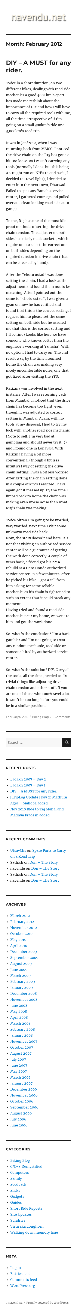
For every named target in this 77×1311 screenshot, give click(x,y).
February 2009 (22, 981)
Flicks (15, 1190)
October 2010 (21, 933)
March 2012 (20, 915)
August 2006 (21, 1113)
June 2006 (19, 1125)
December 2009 (23, 951)
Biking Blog (40, 716)
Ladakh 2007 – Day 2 (28, 779)
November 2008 (23, 999)
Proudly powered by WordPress (47, 1303)
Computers (19, 1172)
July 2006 (18, 1119)
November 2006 (24, 1095)
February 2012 (22, 921)
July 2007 (18, 1059)
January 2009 (21, 987)
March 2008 (20, 1023)
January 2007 (21, 1083)
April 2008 (19, 1017)
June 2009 (19, 969)
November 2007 (23, 1041)
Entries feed (20, 1273)
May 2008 (18, 1011)
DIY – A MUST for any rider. (33, 791)
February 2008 (22, 1029)
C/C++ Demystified (26, 1166)
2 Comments (61, 716)
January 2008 (21, 1035)
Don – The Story (44, 862)
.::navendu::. (14, 1303)
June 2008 (18, 1005)
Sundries (17, 1220)
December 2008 (23, 993)
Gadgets (17, 1196)
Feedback (18, 1184)
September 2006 (24, 1107)
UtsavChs (18, 850)
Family (16, 1178)
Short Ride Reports (26, 1208)
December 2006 (23, 1089)
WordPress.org (22, 1285)
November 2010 (23, 927)
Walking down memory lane (34, 1232)
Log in (15, 1267)
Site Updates (21, 1214)
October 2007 (21, 1047)
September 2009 (24, 957)
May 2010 (18, 939)
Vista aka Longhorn (27, 1226)
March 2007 (20, 1077)
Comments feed (23, 1279)
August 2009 (21, 963)
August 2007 (20, 1053)
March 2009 (20, 975)
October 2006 (21, 1101)
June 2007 (18, 1065)
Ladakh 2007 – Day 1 (27, 785)
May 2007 (18, 1071)
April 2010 (18, 945)
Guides (16, 1202)
